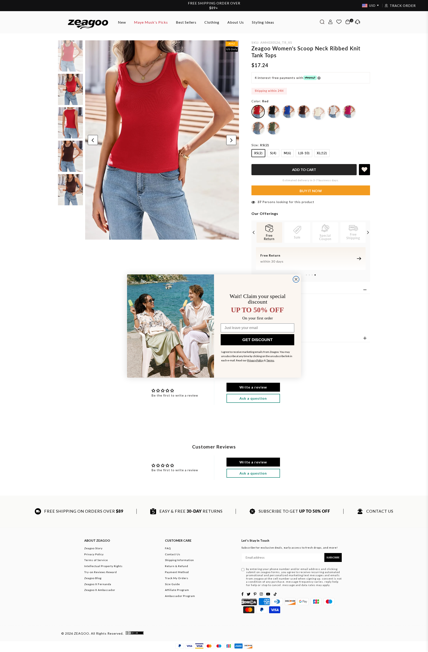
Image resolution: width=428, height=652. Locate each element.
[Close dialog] (296, 279)
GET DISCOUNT (257, 339)
